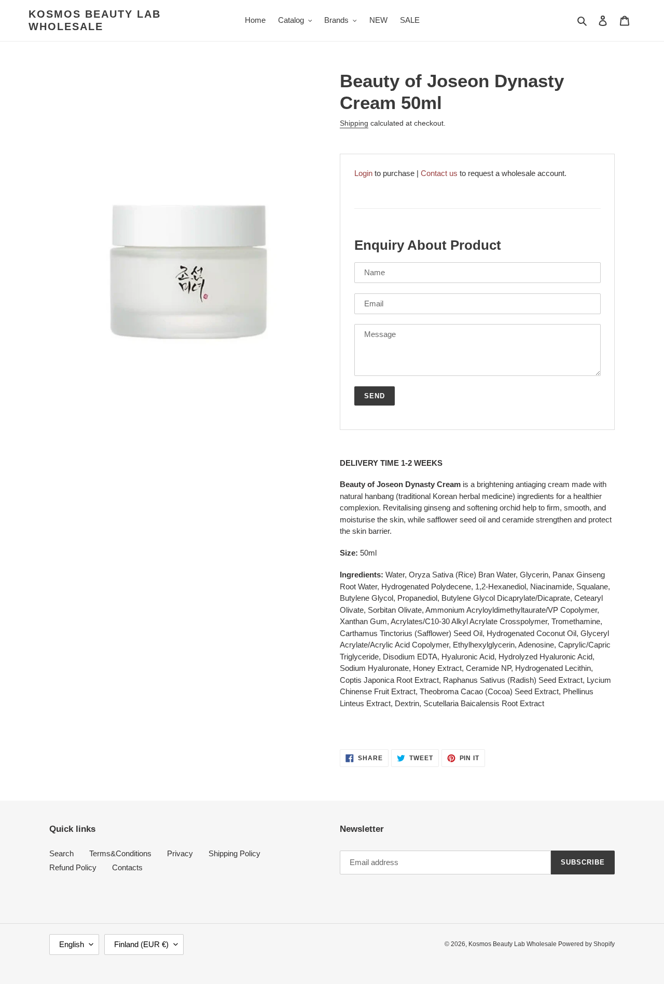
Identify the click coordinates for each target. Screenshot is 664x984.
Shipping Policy (234, 853)
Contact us (439, 173)
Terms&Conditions (120, 853)
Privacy (180, 853)
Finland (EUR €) (141, 944)
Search (61, 853)
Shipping (354, 123)
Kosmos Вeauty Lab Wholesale (95, 20)
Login (363, 173)
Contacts (127, 867)
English (71, 944)
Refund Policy (72, 867)
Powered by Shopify (586, 944)
